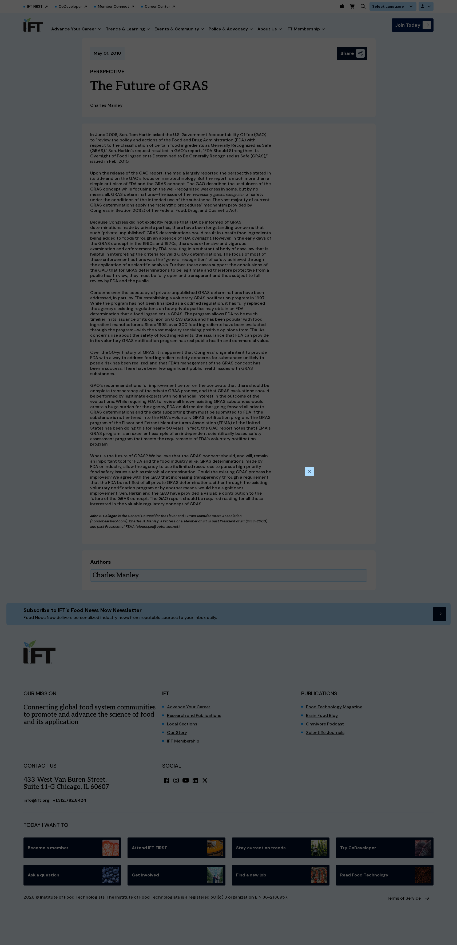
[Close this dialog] (309, 471)
